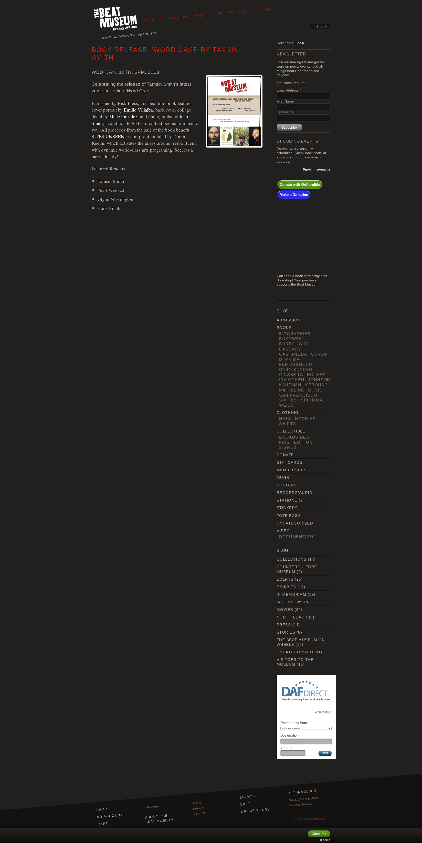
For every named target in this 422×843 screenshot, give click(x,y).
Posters (287, 485)
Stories (286, 632)
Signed (288, 447)
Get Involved (242, 11)
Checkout (152, 807)
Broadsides (294, 437)
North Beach (292, 617)
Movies (285, 609)
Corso (319, 354)
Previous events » (316, 170)
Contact (199, 813)
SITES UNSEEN (108, 136)
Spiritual (313, 400)
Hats (285, 418)
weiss (286, 405)
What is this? (323, 712)
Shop (267, 9)
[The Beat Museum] (116, 19)
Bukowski (291, 339)
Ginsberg (291, 374)
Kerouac (316, 385)
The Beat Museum (308, 818)
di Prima (289, 359)
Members (178, 17)
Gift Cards (290, 462)
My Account (110, 816)
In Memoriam (291, 594)
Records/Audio (295, 493)
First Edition (296, 442)
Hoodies (305, 418)
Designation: (290, 735)
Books (284, 328)
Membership (291, 470)
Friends (199, 808)
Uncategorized (295, 523)
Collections (291, 559)
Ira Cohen (292, 380)
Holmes (316, 374)
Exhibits (286, 587)
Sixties (288, 400)
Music (315, 390)
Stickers (287, 508)
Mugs (283, 477)
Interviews (290, 602)
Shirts (287, 424)
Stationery (290, 500)
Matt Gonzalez (123, 116)
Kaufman (290, 385)
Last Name (285, 112)
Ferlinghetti (296, 364)
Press (284, 625)
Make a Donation (294, 195)
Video (283, 531)
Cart (102, 824)
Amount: (286, 748)
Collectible (291, 431)
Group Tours (255, 810)
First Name (285, 101)
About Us (153, 19)
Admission (289, 320)
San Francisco (298, 395)
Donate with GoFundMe (300, 184)
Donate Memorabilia (304, 799)
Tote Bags (289, 516)
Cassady (290, 349)
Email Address (289, 90)
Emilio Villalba (138, 109)
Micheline (291, 390)
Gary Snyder (296, 369)
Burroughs (294, 344)
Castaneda (293, 354)
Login (299, 43)
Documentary (297, 537)
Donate (285, 455)
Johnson (319, 380)
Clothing (288, 413)
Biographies (295, 333)
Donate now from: (294, 723)
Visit (217, 13)
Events (199, 15)
